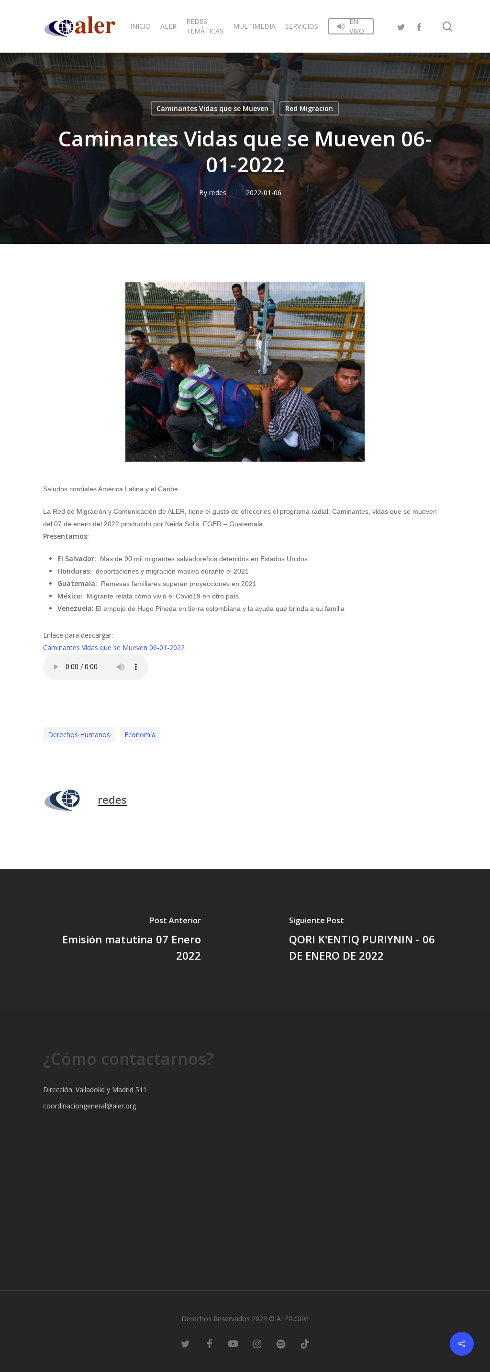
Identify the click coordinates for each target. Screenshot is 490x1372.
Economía (140, 734)
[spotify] (281, 1343)
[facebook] (418, 26)
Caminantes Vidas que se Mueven (212, 108)
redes (217, 192)
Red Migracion (309, 108)
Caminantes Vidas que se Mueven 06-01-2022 (114, 647)
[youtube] (233, 1343)
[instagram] (257, 1343)
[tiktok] (305, 1343)
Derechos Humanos (79, 734)
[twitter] (401, 26)
